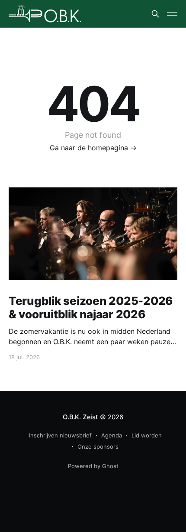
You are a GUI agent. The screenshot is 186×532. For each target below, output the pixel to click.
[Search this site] (155, 14)
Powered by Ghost (93, 465)
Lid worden (146, 435)
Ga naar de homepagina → (93, 147)
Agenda (111, 435)
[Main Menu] (172, 13)
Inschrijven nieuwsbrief (60, 435)
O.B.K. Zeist (80, 417)
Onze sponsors (98, 446)
